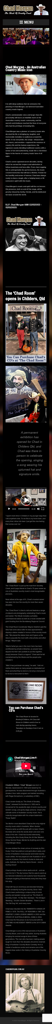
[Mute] (38, 508)
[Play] (9, 508)
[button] (26, 22)
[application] (26, 500)
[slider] (23, 509)
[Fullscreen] (42, 508)
